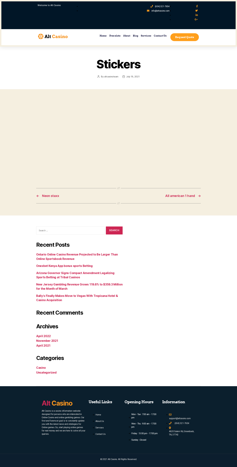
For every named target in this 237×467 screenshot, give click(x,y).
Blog (135, 35)
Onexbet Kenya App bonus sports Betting (64, 266)
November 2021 (47, 340)
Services (146, 35)
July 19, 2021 (133, 76)
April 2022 (43, 336)
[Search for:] (70, 231)
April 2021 (43, 345)
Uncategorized (46, 372)
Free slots (114, 35)
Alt (57, 403)
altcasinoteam (111, 76)
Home (103, 35)
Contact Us (160, 35)
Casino (41, 367)
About (126, 35)
